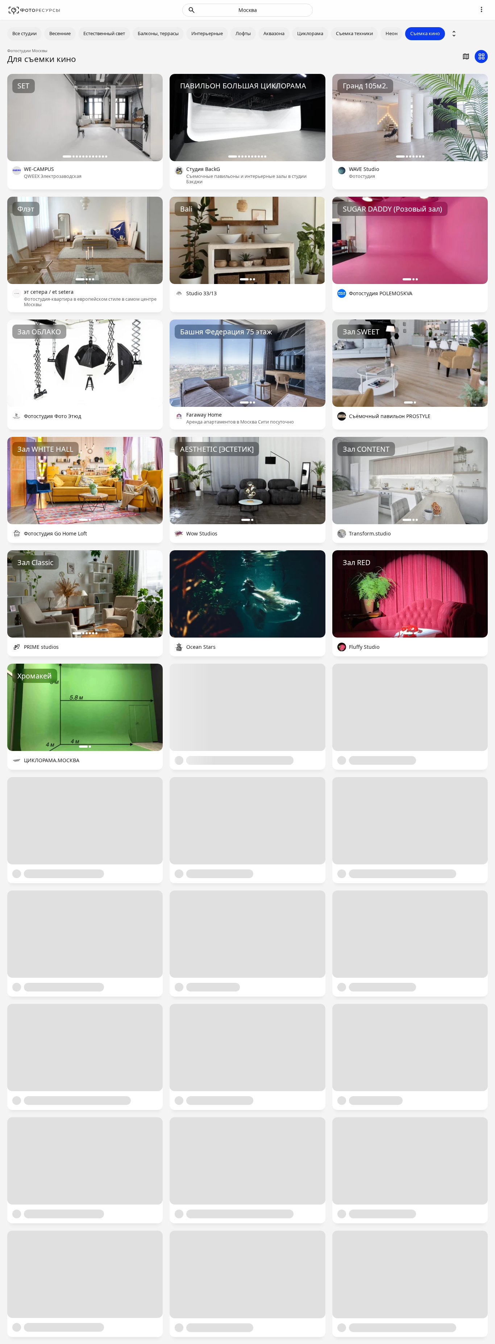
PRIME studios (41, 647)
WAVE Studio (364, 169)
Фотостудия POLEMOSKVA (380, 294)
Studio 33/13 (201, 294)
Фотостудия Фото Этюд (52, 416)
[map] (465, 56)
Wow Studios (201, 534)
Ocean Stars (201, 647)
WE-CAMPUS (39, 169)
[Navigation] (481, 9)
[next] (150, 117)
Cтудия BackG (203, 169)
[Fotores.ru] (34, 10)
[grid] (481, 56)
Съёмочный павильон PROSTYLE (389, 416)
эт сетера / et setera (49, 292)
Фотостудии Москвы (27, 51)
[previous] (20, 117)
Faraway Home (204, 415)
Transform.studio (370, 534)
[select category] (454, 33)
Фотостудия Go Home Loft (55, 534)
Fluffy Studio (364, 647)
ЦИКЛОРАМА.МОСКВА (51, 760)
